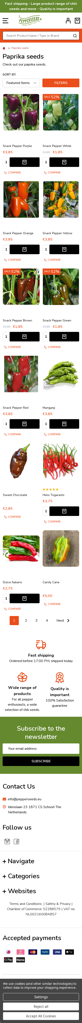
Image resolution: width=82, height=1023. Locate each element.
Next (60, 620)
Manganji (49, 408)
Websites (22, 891)
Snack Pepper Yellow (57, 233)
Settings (41, 997)
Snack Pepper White (57, 146)
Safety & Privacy (58, 903)
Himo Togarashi (53, 495)
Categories (24, 876)
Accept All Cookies (41, 1016)
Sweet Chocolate (15, 495)
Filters (60, 83)
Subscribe (41, 761)
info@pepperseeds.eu (24, 799)
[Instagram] (7, 841)
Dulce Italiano (12, 582)
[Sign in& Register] (68, 20)
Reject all (41, 1006)
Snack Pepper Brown (17, 320)
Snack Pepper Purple (17, 146)
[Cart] (77, 20)
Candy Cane (51, 582)
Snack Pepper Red (15, 408)
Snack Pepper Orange (18, 233)
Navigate (21, 861)
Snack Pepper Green (57, 320)
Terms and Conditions (25, 903)
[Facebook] (16, 841)
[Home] (5, 48)
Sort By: (9, 74)
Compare (14, 172)
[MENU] (5, 20)
